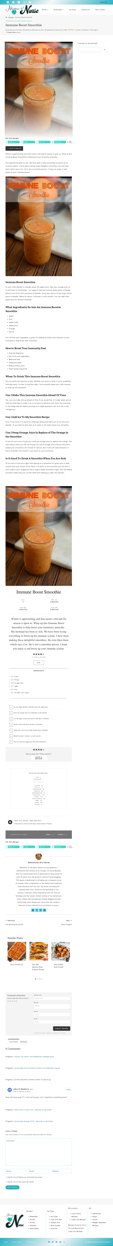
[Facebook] (8, 2)
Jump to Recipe (15, 148)
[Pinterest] (13, 2)
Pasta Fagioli (66, 922)
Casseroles (96, 1214)
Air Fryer (72, 10)
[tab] (35, 978)
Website (55, 1171)
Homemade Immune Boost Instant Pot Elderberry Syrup (37, 1068)
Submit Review (61, 1028)
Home (6, 1242)
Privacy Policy (17, 1242)
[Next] (67, 960)
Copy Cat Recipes (78, 1219)
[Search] (104, 49)
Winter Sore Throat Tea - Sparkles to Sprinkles (32, 1110)
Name (36, 1011)
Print (39, 662)
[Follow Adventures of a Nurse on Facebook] (33, 910)
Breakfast (34, 1217)
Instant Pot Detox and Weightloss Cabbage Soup (34, 1057)
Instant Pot (85, 10)
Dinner (32, 1219)
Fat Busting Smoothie (14, 922)
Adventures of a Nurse (13, 21)
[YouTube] (30, 2)
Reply (68, 1089)
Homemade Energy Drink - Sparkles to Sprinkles (33, 1121)
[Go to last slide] (10, 960)
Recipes (29, 21)
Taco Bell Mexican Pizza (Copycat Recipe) (38, 966)
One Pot (54, 1228)
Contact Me (31, 1242)
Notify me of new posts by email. (20, 1182)
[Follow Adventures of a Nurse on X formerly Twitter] (36, 910)
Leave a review (38, 758)
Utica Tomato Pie (16, 964)
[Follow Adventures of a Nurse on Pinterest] (44, 910)
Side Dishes (34, 1228)
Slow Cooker (100, 10)
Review (36, 1002)
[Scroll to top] (109, 1239)
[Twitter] (64, 1242)
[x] (24, 2)
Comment (11, 1141)
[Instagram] (19, 2)
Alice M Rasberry (21, 1089)
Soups (94, 1217)
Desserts (33, 1225)
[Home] (6, 17)
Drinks (23, 21)
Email (35, 1019)
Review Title (38, 995)
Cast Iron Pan (56, 1219)
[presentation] (17, 951)
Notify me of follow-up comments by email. (25, 1177)
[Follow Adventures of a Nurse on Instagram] (40, 910)
